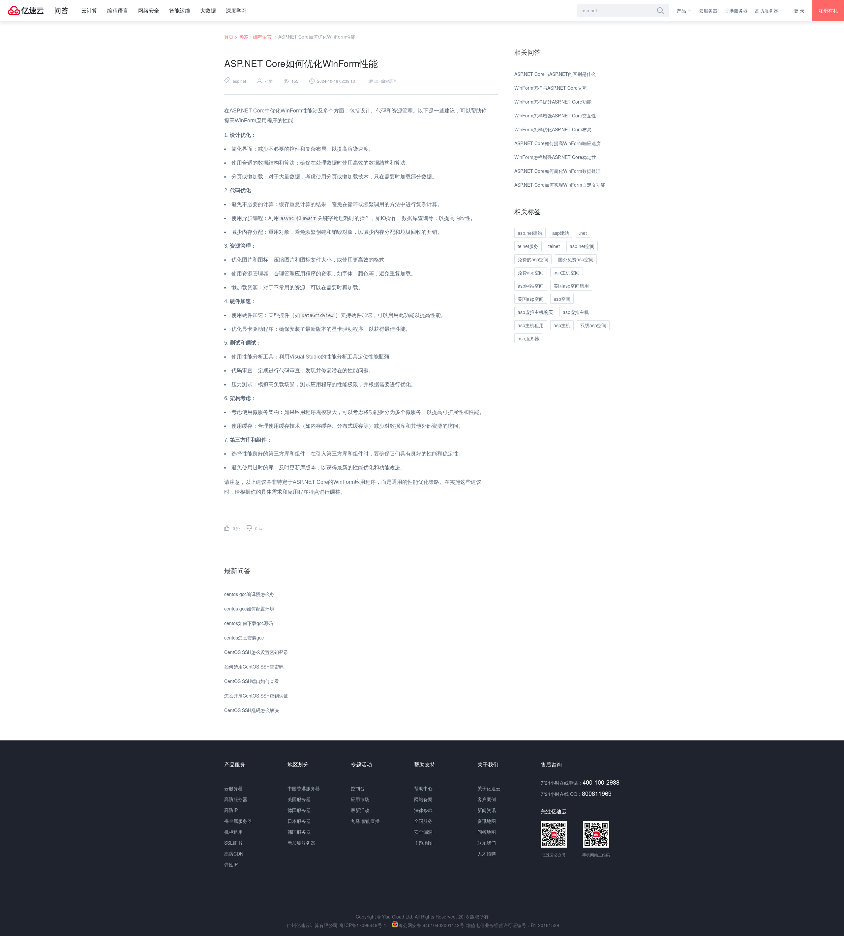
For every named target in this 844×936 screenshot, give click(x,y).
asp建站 (560, 233)
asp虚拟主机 (576, 312)
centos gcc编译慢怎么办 (249, 594)
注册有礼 (828, 10)
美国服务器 (299, 799)
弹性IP (231, 864)
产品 (681, 10)
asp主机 (562, 325)
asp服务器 (528, 338)
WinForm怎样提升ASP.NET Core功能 (552, 101)
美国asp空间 (531, 299)
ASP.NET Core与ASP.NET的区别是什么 (555, 74)
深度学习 (236, 10)
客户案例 (486, 799)
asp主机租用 (531, 325)
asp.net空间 (582, 246)
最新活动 (360, 810)
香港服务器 (736, 10)
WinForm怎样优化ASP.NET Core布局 (552, 129)
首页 (228, 36)
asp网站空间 (531, 285)
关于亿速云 (488, 788)
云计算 (89, 10)
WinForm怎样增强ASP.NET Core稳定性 (555, 157)
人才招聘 (486, 853)
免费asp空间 (531, 272)
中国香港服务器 (303, 788)
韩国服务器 (299, 831)
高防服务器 (766, 10)
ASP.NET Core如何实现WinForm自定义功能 (559, 184)
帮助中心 (423, 788)
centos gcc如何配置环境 (249, 608)
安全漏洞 (423, 831)
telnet (554, 246)
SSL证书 (233, 842)
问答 (243, 36)
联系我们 (486, 842)
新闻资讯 (486, 810)
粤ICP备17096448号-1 (363, 925)
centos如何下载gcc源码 (248, 623)
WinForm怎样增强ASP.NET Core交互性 (555, 115)
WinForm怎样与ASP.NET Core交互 (550, 87)
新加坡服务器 (301, 842)
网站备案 (423, 799)
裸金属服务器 (238, 821)
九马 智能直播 (365, 821)
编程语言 (117, 10)
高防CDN (233, 853)
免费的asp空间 (533, 259)
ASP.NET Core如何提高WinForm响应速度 (557, 143)
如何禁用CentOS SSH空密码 (254, 666)
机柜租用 (233, 831)
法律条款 (423, 810)
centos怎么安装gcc (244, 637)
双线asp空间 (593, 325)
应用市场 (360, 799)
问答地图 (486, 831)
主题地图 (423, 842)
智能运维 (179, 10)
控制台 (358, 788)
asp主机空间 (567, 272)
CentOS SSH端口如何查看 (251, 681)
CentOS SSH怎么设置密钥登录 (256, 652)
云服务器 (708, 10)
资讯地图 (486, 821)
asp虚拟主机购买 (535, 312)
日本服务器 (299, 821)
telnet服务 (528, 246)
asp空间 (562, 299)
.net (583, 233)
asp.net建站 (530, 233)
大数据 (208, 10)
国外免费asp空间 (575, 259)
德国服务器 (299, 810)
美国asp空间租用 (571, 285)
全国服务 (423, 821)
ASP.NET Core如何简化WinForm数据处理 (557, 171)
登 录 (799, 10)
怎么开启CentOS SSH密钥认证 (256, 695)
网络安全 (148, 10)
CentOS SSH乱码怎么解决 (251, 710)
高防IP (231, 810)
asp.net (239, 81)
